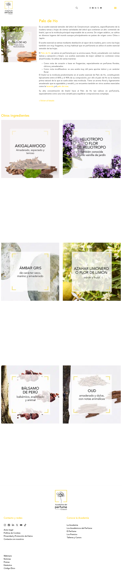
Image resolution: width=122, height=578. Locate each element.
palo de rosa (62, 86)
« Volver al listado (46, 101)
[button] (115, 8)
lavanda (49, 86)
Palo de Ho (46, 53)
